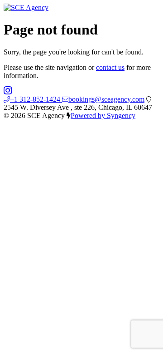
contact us (110, 67)
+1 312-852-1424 (36, 99)
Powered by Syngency (103, 115)
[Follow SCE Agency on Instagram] (8, 91)
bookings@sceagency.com (106, 99)
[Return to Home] (26, 7)
